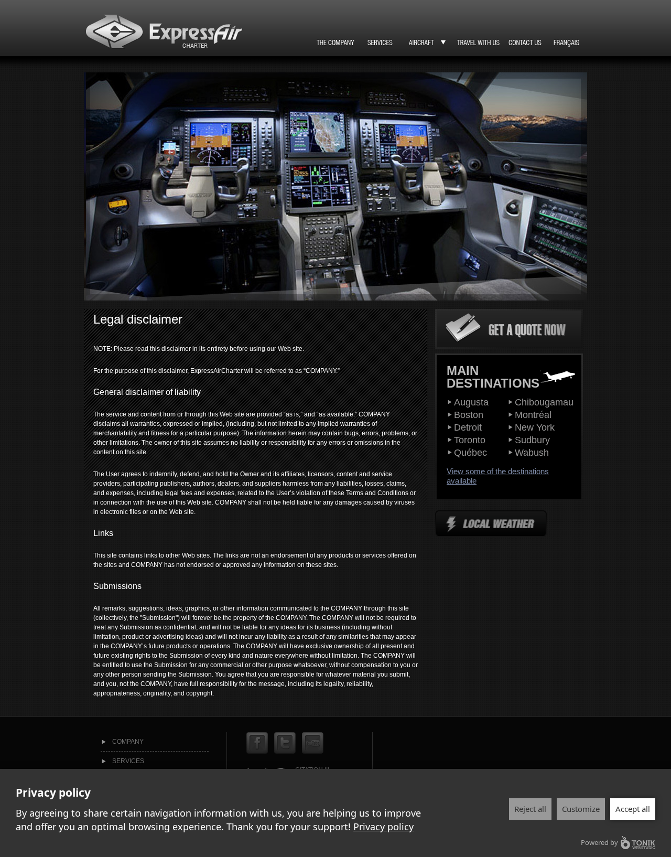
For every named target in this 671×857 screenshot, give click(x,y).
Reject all (530, 809)
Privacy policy (383, 826)
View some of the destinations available (498, 476)
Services (128, 761)
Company (128, 741)
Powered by (599, 842)
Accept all (632, 809)
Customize (581, 809)
